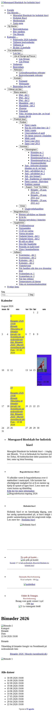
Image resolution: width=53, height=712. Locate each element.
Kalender (11, 37)
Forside (10, 10)
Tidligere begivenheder (23, 42)
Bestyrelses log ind (21, 86)
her (37, 579)
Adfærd (17, 252)
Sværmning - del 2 (27, 257)
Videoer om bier (15, 89)
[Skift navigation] (2, 5)
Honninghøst (31, 149)
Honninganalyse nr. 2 (40, 160)
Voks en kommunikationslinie (32, 284)
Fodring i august (32, 184)
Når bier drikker (26, 279)
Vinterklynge (25, 265)
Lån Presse (24, 61)
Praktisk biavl (20, 119)
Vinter (22, 206)
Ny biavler (12, 26)
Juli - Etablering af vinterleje (38, 179)
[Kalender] (17, 37)
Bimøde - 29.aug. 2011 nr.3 (39, 201)
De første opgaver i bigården (38, 135)
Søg (3, 291)
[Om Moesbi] (19, 13)
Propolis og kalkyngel (29, 246)
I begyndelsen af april (35, 133)
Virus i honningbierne (29, 249)
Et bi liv (22, 217)
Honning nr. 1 (37, 152)
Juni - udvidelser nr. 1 (35, 171)
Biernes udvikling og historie (32, 214)
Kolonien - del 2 (26, 263)
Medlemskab (19, 20)
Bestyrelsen (18, 67)
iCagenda (30, 709)
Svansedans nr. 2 (26, 276)
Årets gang (18, 23)
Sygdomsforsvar (26, 225)
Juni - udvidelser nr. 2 (35, 173)
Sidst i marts (30, 130)
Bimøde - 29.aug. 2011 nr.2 (39, 196)
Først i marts (30, 125)
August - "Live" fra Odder (36, 187)
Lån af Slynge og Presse (24, 56)
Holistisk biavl (28, 519)
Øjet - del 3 (24, 100)
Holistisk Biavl (20, 18)
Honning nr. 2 (37, 155)
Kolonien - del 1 (26, 260)
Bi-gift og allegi (26, 241)
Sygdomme (19, 223)
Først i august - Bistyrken (36, 181)
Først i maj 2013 (32, 143)
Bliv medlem (19, 31)
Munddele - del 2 (27, 105)
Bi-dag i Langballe (21, 47)
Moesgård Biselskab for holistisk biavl (30, 15)
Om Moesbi (12, 12)
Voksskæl (23, 111)
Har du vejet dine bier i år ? (37, 127)
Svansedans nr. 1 (26, 273)
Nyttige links (13, 287)
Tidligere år (18, 45)
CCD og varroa (26, 231)
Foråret (23, 122)
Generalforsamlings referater (32, 72)
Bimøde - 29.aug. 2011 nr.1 (39, 191)
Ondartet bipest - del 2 (29, 238)
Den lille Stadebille (28, 244)
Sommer (23, 146)
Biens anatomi (20, 92)
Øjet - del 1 (24, 95)
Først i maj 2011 (32, 141)
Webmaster (24, 83)
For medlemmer (15, 50)
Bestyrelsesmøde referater (31, 75)
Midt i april (30, 138)
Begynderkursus (20, 29)
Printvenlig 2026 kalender (25, 39)
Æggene (22, 108)
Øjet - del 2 (24, 97)
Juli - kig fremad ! (33, 176)
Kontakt (17, 78)
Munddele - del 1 (27, 103)
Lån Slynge (24, 59)
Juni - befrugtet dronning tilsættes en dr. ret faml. (36, 166)
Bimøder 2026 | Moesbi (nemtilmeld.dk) (28, 654)
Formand (23, 81)
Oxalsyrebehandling (34, 209)
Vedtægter (17, 64)
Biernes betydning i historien (32, 220)
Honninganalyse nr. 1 (40, 157)
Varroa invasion (26, 233)
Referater (18, 70)
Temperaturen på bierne (30, 281)
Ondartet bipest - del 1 (29, 236)
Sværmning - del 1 (27, 255)
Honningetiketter (38, 163)
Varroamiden (25, 228)
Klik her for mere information (20, 491)
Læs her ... (18, 53)
